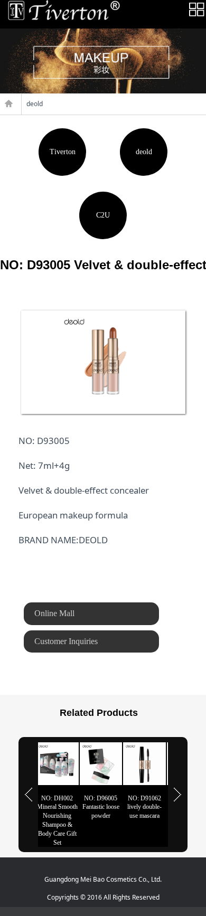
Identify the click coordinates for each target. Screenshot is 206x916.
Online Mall (54, 613)
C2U (103, 215)
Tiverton (63, 152)
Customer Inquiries (66, 641)
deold (144, 152)
